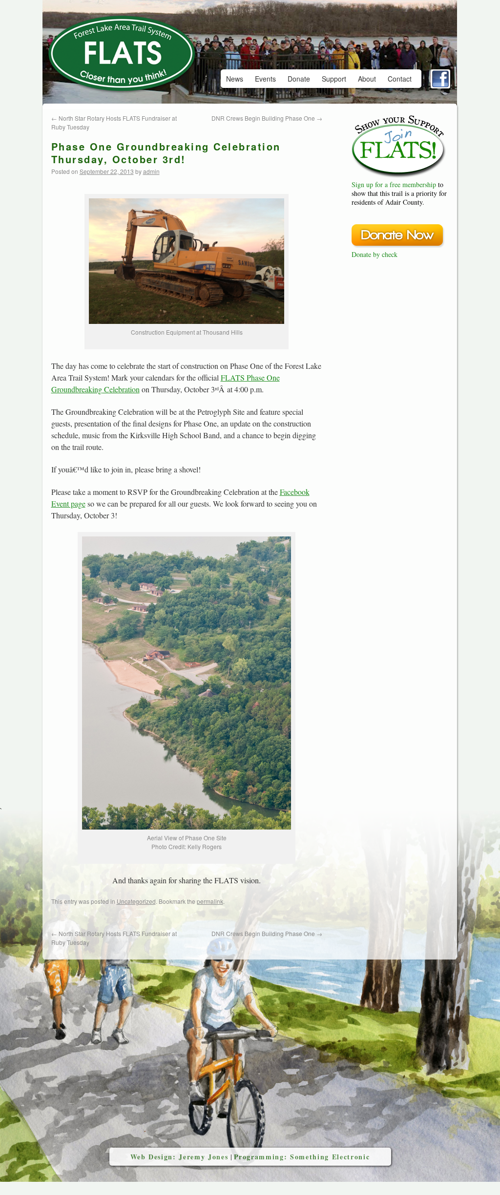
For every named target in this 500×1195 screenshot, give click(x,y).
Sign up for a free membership (394, 184)
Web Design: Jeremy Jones (179, 1157)
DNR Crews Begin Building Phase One (266, 118)
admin (151, 171)
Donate (299, 79)
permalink (210, 901)
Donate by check (374, 254)
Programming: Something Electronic (302, 1157)
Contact (400, 79)
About (367, 79)
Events (265, 79)
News (234, 79)
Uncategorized (136, 901)
